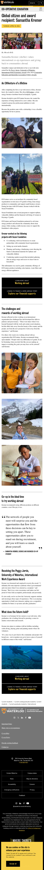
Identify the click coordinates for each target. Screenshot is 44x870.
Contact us (5, 747)
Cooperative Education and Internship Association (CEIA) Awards (22, 73)
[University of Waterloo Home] (7, 3)
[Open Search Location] (41, 3)
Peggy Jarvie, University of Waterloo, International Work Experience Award (18, 71)
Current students (7, 702)
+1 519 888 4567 (23, 762)
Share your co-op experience (11, 728)
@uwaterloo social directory (22, 806)
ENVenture (30, 92)
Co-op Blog (5, 733)
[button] (34, 3)
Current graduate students (18, 704)
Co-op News (6, 737)
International (32, 704)
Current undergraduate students (25, 702)
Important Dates (7, 724)
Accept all (13, 864)
